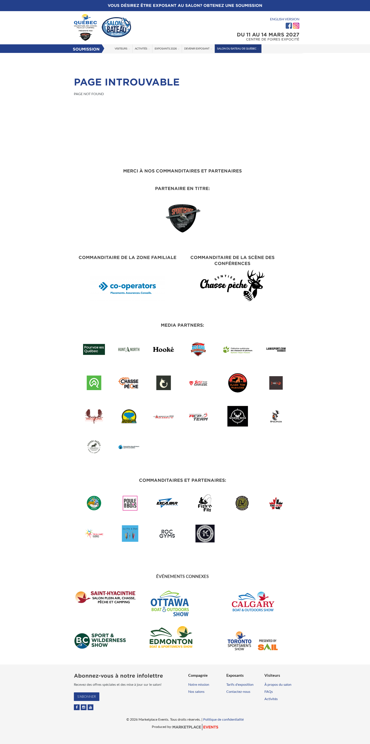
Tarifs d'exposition (240, 684)
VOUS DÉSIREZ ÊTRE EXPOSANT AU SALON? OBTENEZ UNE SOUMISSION (185, 5)
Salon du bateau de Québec (236, 48)
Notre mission (198, 684)
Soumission (86, 49)
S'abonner (86, 696)
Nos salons (196, 691)
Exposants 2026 (166, 48)
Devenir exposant (196, 48)
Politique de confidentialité (223, 719)
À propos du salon (277, 684)
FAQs (268, 691)
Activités (141, 48)
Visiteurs (121, 48)
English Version (284, 19)
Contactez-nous (238, 691)
